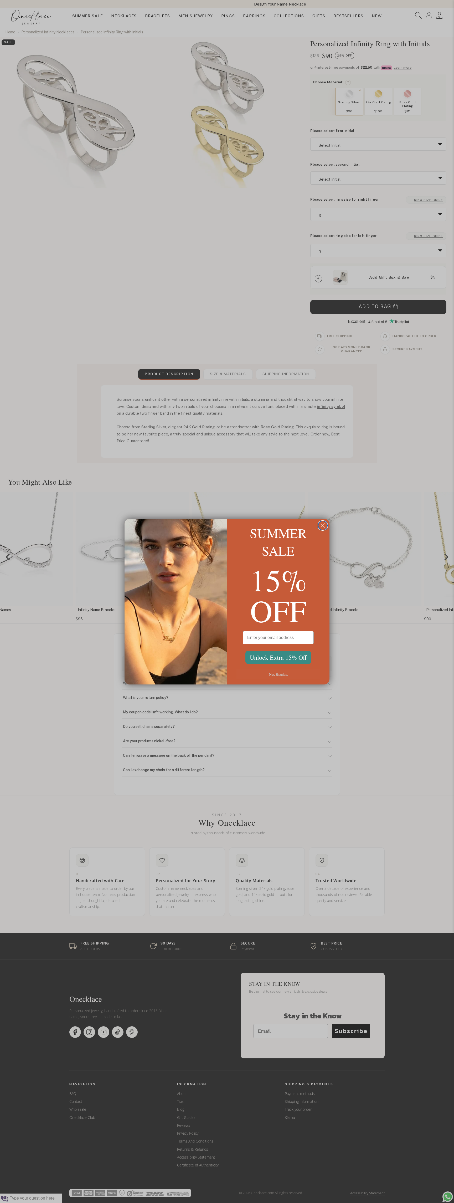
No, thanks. (278, 674)
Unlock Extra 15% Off (278, 657)
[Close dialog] (322, 525)
